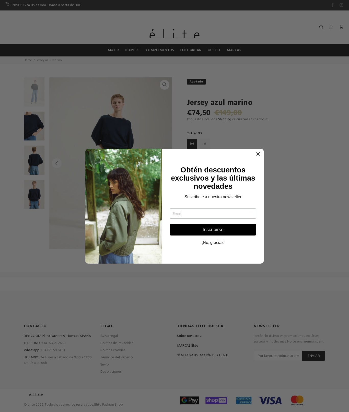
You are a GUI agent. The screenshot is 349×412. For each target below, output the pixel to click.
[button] (258, 154)
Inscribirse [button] (213, 229)
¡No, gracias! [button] (213, 243)
